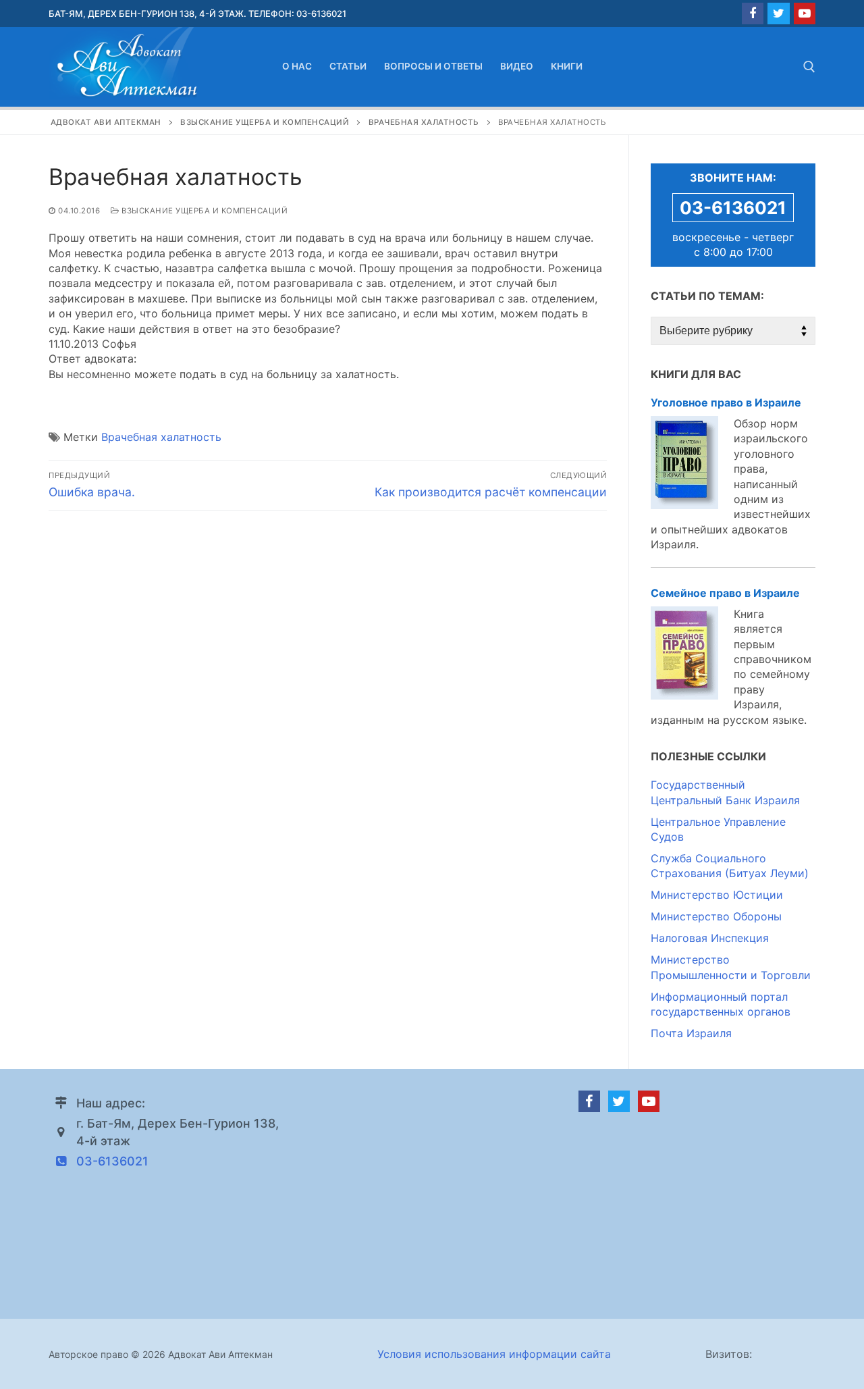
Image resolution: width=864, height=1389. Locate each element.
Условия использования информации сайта (494, 1354)
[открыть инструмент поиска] (809, 67)
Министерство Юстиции (717, 894)
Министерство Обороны (716, 916)
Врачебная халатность (161, 437)
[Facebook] (752, 13)
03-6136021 (733, 207)
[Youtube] (804, 13)
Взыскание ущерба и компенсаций (203, 210)
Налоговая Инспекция (710, 938)
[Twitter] (778, 13)
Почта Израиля (691, 1033)
